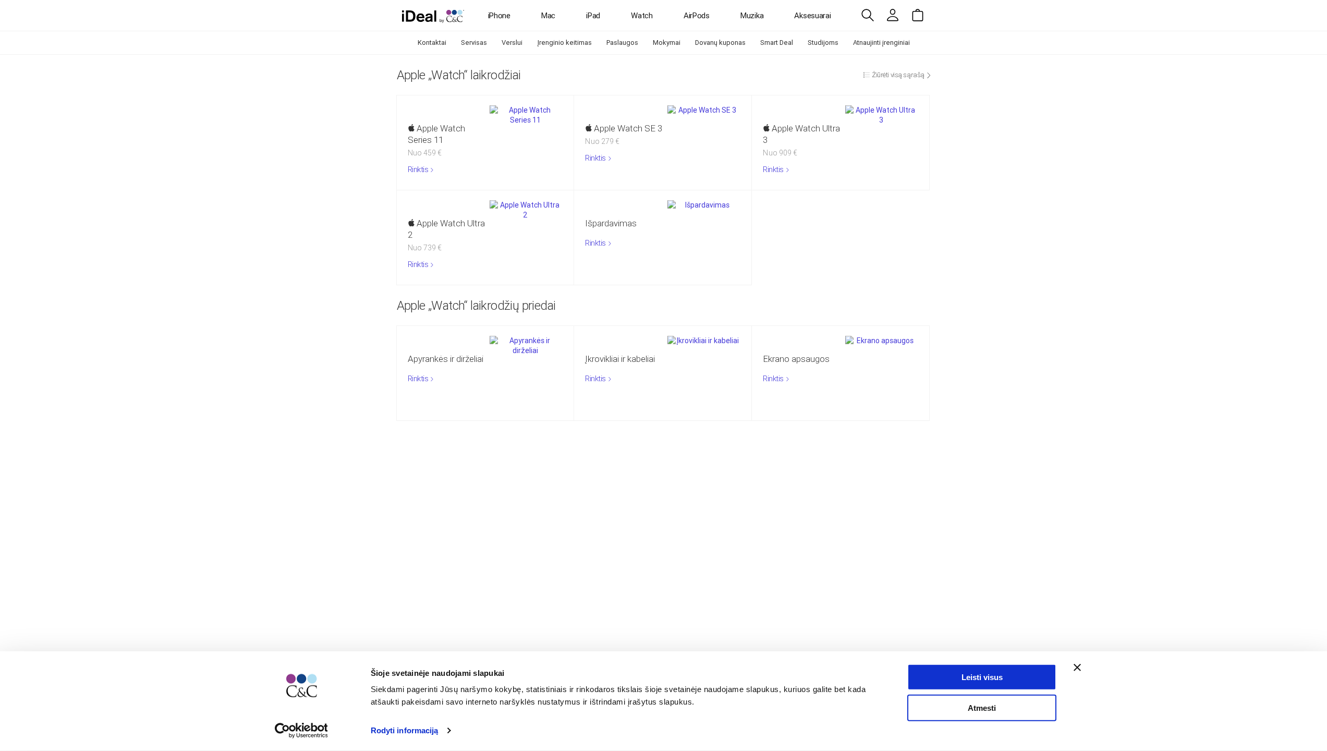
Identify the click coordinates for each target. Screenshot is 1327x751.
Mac (548, 15)
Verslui (512, 42)
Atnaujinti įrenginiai (881, 42)
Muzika (751, 15)
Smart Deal (776, 42)
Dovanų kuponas (720, 42)
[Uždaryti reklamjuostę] (1077, 667)
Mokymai (666, 42)
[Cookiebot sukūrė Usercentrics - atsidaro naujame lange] (301, 730)
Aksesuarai (812, 15)
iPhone (499, 15)
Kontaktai (432, 42)
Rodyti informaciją (405, 730)
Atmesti (982, 707)
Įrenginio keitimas (564, 42)
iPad (593, 15)
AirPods (697, 15)
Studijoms (823, 42)
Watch (642, 15)
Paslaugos (622, 42)
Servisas (474, 42)
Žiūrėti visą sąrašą (898, 75)
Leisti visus (982, 677)
